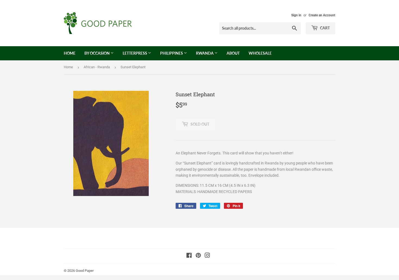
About (233, 53)
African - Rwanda (97, 67)
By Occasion (97, 53)
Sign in (296, 15)
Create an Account (322, 15)
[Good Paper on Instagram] (207, 256)
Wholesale (260, 53)
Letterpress (135, 53)
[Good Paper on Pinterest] (198, 256)
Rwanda (205, 53)
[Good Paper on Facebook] (189, 256)
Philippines (172, 53)
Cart (324, 28)
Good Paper (85, 271)
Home (69, 53)
